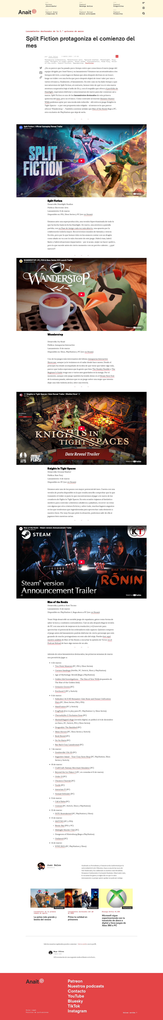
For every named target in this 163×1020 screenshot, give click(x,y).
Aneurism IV (60, 789)
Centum (58, 806)
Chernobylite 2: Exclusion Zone (69, 715)
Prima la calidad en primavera (77, 918)
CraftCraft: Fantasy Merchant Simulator (72, 768)
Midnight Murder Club (65, 830)
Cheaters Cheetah (63, 781)
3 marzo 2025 (58, 954)
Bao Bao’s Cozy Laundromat (67, 744)
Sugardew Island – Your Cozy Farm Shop (72, 756)
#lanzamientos (93, 61)
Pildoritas (118, 14)
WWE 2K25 (60, 846)
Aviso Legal (31, 1010)
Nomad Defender (62, 794)
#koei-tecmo (80, 61)
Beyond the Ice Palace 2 (65, 772)
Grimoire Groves (62, 687)
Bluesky (75, 1001)
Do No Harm (60, 740)
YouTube (76, 996)
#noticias (89, 63)
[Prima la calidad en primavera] (82, 898)
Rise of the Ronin (99, 109)
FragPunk (59, 711)
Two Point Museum (63, 666)
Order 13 (59, 776)
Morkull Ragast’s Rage (64, 719)
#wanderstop (78, 63)
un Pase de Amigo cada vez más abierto (76, 228)
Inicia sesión (82, 944)
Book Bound (60, 736)
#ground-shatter (91, 60)
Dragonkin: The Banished (66, 727)
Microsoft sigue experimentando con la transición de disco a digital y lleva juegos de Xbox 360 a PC (114, 920)
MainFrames (60, 706)
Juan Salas (53, 56)
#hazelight (105, 60)
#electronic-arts (74, 60)
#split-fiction (64, 63)
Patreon (75, 981)
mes (58, 98)
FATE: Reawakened (63, 813)
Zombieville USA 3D (63, 752)
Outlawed (59, 838)
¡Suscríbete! (51, 6)
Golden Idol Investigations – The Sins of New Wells (77, 679)
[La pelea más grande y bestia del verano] (47, 898)
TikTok (74, 1006)
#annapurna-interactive (55, 60)
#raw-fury (105, 61)
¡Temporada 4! (51, 14)
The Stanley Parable (101, 369)
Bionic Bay (59, 825)
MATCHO (59, 821)
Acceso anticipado (87, 14)
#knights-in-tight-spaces (61, 61)
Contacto (77, 991)
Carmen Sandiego (63, 670)
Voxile (57, 785)
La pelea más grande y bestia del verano (45, 918)
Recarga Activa (86, 6)
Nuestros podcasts (86, 986)
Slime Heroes (61, 731)
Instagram (77, 1010)
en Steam (88, 214)
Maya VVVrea (59, 951)
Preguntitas (118, 6)
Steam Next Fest (107, 376)
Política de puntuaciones (37, 1012)
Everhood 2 (60, 691)
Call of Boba (60, 801)
